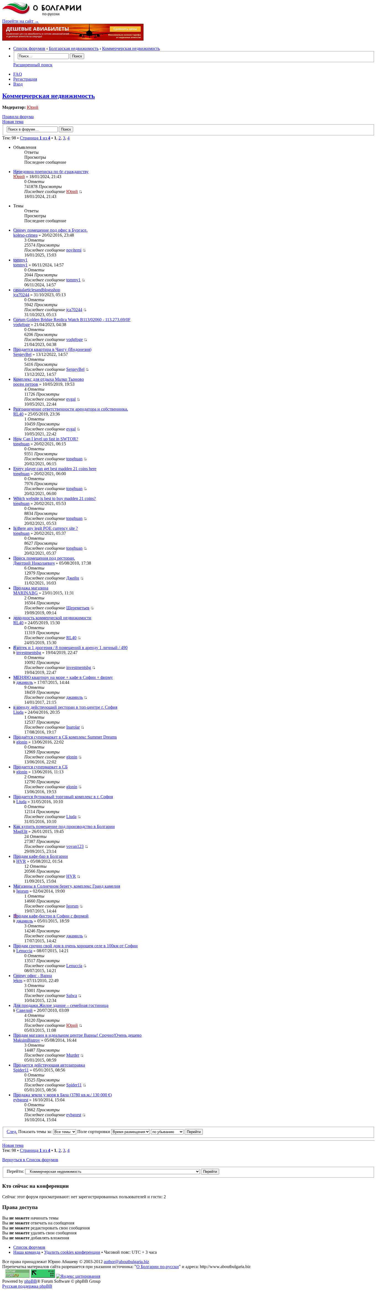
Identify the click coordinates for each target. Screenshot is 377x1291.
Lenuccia (24, 950)
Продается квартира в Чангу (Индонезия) (52, 349)
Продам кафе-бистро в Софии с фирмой (51, 916)
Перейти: (15, 1171)
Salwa (71, 995)
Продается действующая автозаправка (49, 1065)
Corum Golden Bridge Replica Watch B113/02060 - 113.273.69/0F (72, 319)
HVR (21, 861)
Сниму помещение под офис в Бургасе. (50, 230)
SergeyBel (22, 354)
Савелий (24, 1010)
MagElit (20, 831)
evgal (71, 399)
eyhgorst (20, 1099)
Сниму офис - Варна (32, 975)
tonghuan (21, 443)
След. (12, 1131)
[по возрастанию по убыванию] (177, 1131)
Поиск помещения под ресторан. (44, 558)
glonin (21, 742)
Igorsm (22, 891)
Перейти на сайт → (20, 21)
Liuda (18, 712)
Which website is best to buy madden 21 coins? (54, 498)
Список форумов (29, 48)
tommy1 (20, 260)
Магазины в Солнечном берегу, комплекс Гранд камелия (66, 886)
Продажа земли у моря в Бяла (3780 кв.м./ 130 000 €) (62, 1094)
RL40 (18, 414)
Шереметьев (77, 607)
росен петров (25, 384)
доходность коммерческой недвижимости (52, 617)
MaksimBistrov (26, 1040)
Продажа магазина (30, 588)
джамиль (24, 682)
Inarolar (73, 727)
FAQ (17, 74)
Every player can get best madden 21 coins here (54, 468)
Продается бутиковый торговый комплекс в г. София (63, 796)
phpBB (30, 1281)
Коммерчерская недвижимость (131, 48)
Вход (18, 84)
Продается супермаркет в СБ (40, 766)
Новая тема (12, 121)
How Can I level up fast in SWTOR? (45, 438)
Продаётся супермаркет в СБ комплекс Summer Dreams (65, 737)
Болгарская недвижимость (74, 48)
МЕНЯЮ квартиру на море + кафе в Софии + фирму (63, 677)
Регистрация (25, 79)
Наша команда (26, 1252)
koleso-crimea (25, 235)
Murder (72, 1055)
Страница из (35, 138)
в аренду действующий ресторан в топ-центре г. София (65, 707)
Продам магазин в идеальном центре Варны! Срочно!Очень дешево (77, 1035)
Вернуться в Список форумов (30, 1159)
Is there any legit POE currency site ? (45, 528)
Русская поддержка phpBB (27, 1286)
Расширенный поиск (32, 64)
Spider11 (21, 1070)
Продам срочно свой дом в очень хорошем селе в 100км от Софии (75, 945)
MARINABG (25, 593)
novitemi (73, 250)
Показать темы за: (35, 1131)
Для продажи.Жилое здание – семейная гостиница (60, 1005)
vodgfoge (21, 324)
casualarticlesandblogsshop (36, 289)
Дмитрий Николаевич (34, 563)
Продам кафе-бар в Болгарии (40, 856)
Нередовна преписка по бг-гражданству (51, 171)
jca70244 (21, 294)
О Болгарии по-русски (157, 1266)
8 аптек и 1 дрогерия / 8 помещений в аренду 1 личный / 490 (70, 647)
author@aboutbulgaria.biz (126, 1261)
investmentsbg (28, 652)
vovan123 (75, 846)
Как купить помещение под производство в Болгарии (64, 826)
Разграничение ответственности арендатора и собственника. (70, 409)
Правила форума (18, 116)
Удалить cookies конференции (72, 1252)
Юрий (32, 107)
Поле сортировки (94, 1131)
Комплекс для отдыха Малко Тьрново (48, 379)
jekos (17, 980)
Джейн (72, 578)
